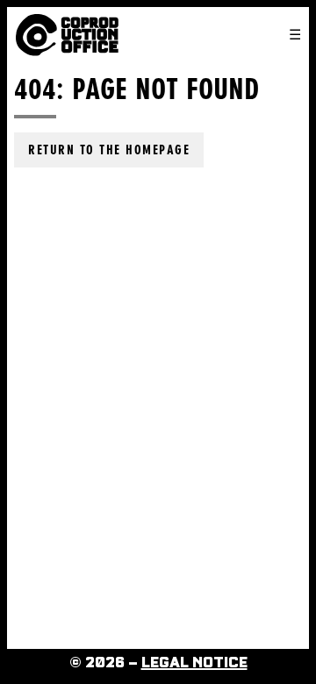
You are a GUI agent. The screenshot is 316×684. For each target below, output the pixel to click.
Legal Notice (194, 663)
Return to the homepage (109, 150)
